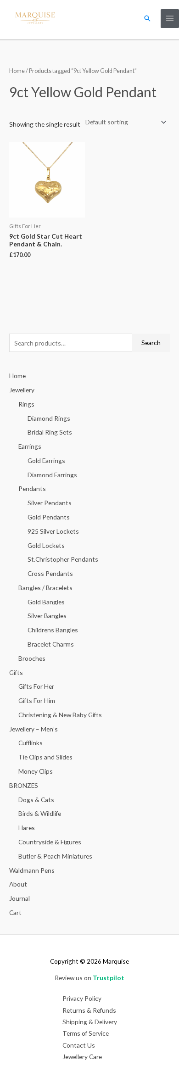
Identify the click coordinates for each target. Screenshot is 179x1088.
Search (151, 342)
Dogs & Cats (36, 799)
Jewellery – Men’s (33, 729)
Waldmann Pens (32, 870)
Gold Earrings (46, 460)
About (18, 884)
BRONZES (23, 785)
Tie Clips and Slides (45, 757)
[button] (147, 18)
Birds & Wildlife (39, 813)
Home (17, 70)
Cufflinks (30, 743)
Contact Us (78, 1045)
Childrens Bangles (53, 630)
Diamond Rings (49, 418)
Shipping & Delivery (89, 1022)
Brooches (31, 658)
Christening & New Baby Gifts (60, 715)
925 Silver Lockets (53, 531)
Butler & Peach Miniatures (55, 856)
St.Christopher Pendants (63, 559)
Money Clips (35, 771)
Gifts (16, 672)
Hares (26, 827)
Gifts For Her (36, 686)
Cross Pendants (50, 573)
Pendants (32, 488)
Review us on (89, 978)
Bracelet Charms (51, 644)
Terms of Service (85, 1033)
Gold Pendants (49, 517)
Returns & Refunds (89, 1010)
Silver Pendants (50, 503)
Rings (26, 404)
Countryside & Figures (49, 842)
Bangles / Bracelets (45, 587)
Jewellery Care (82, 1056)
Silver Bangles (47, 615)
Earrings (29, 446)
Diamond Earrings (52, 475)
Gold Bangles (46, 602)
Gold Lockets (46, 545)
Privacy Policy (81, 998)
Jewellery (21, 390)
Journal (19, 898)
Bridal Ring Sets (50, 432)
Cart (15, 912)
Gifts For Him (36, 700)
